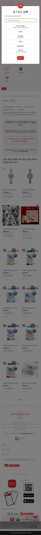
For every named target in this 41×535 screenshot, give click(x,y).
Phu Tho (21, 50)
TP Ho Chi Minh (20, 26)
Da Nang (20, 36)
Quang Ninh (20, 46)
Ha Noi (20, 31)
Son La (20, 41)
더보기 (20, 58)
